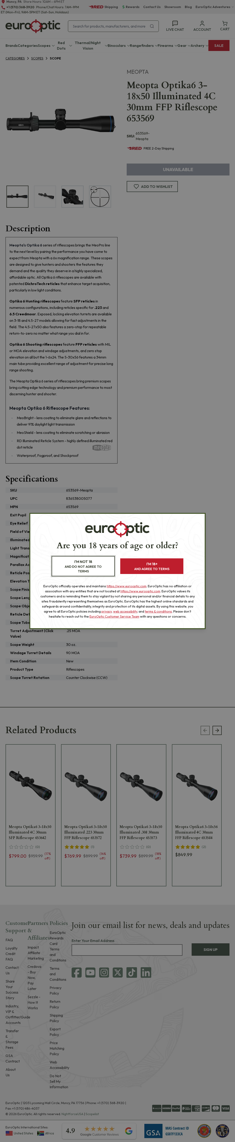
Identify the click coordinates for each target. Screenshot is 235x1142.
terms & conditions (158, 611)
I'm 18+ (151, 566)
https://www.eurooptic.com (126, 586)
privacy (106, 611)
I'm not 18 (83, 566)
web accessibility (125, 611)
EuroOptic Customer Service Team (114, 616)
